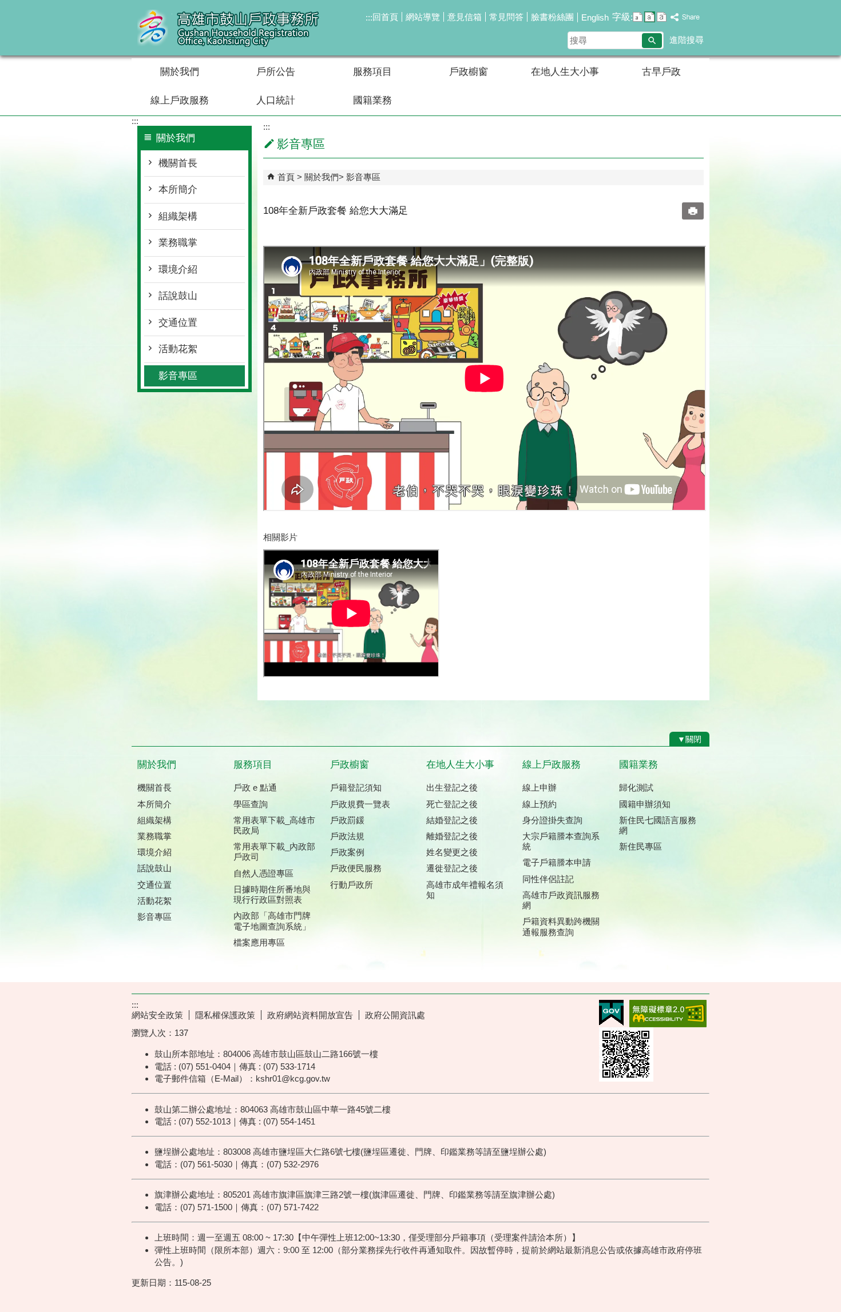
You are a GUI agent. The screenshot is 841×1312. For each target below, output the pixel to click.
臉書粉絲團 (552, 17)
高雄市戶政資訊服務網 (561, 900)
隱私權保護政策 (225, 1015)
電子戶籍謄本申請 (556, 862)
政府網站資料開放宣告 (310, 1015)
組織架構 (177, 216)
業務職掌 (177, 242)
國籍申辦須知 (645, 804)
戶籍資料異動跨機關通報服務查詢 (561, 926)
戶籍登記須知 (356, 787)
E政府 (611, 1013)
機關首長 (177, 163)
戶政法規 (347, 836)
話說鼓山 (177, 295)
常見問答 (506, 17)
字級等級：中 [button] (649, 16)
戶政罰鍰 (347, 820)
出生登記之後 (452, 787)
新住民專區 (640, 846)
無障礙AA (668, 1013)
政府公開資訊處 (395, 1015)
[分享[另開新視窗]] (685, 17)
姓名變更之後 (452, 852)
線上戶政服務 (179, 100)
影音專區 (177, 375)
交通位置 (177, 322)
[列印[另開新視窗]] (693, 211)
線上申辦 (539, 787)
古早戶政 (661, 71)
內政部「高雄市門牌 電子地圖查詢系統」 (272, 921)
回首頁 (385, 17)
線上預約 (539, 804)
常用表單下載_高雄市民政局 (274, 825)
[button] (652, 40)
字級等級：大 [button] (662, 17)
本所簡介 (177, 189)
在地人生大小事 (565, 71)
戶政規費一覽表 (360, 804)
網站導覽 (423, 17)
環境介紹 (177, 269)
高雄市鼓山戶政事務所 (228, 28)
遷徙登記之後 (452, 868)
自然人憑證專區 (263, 873)
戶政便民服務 (356, 868)
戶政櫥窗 (468, 71)
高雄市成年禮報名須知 (464, 890)
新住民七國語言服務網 (657, 825)
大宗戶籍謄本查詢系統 (561, 841)
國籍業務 (372, 100)
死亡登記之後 (452, 804)
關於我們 (179, 71)
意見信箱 (464, 17)
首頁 (286, 177)
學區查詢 (250, 804)
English (595, 17)
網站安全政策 (157, 1015)
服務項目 (372, 71)
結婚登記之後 (452, 820)
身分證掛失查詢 (552, 820)
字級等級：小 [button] (637, 17)
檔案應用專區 (259, 942)
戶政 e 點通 (255, 787)
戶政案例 (347, 852)
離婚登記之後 (452, 836)
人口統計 (275, 100)
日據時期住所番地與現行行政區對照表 (272, 894)
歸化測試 (636, 787)
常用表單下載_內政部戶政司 (274, 852)
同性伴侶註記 (548, 879)
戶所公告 (275, 71)
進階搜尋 (686, 40)
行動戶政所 (351, 885)
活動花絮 (177, 349)
